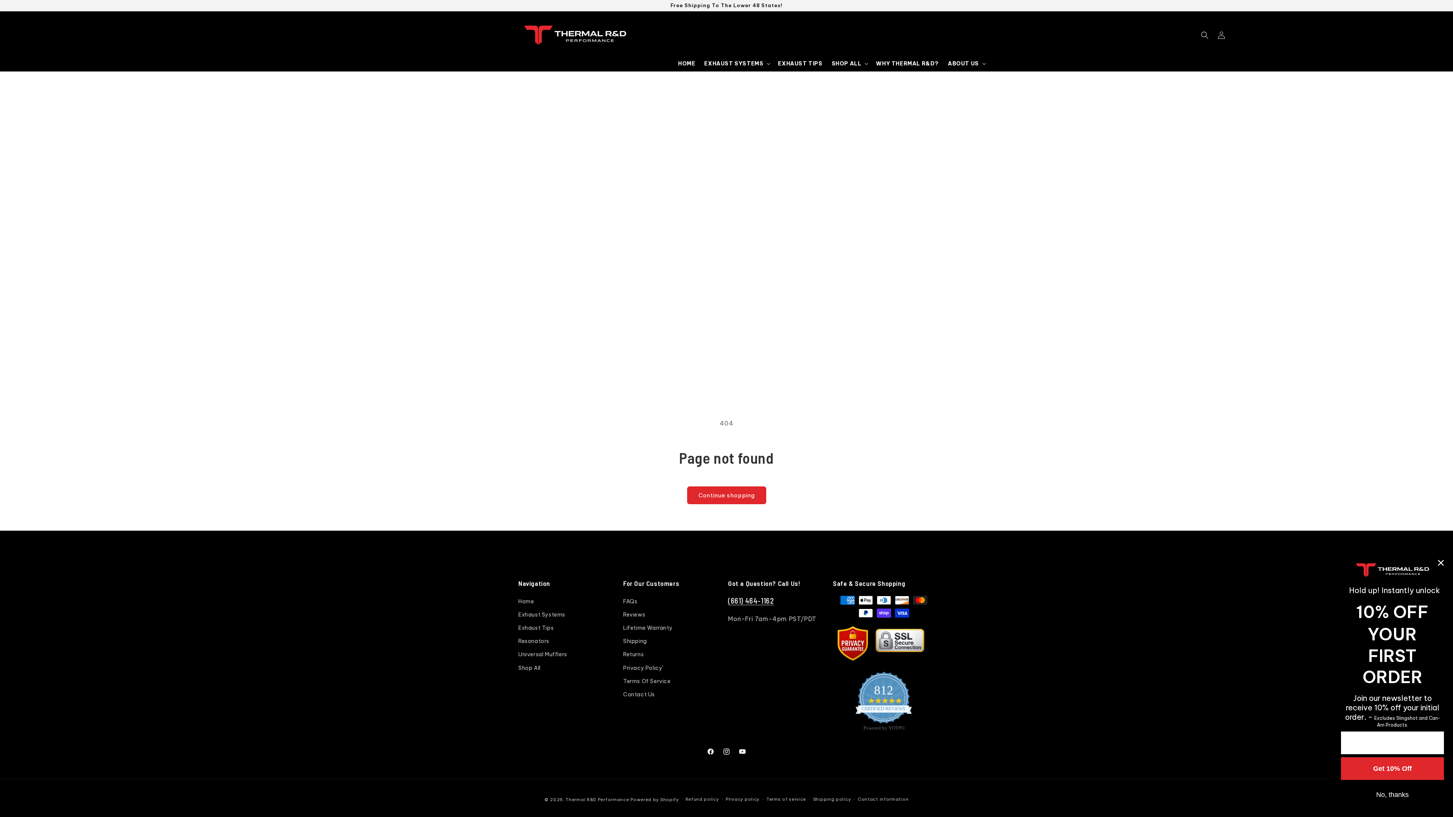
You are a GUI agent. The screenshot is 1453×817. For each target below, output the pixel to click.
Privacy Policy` (643, 668)
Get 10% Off (1392, 768)
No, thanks (1392, 794)
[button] (736, 63)
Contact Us (639, 694)
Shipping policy (832, 799)
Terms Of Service (647, 681)
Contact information (883, 799)
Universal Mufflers (542, 654)
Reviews (634, 614)
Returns (633, 654)
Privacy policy (742, 799)
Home (526, 601)
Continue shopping (726, 495)
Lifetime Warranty (647, 627)
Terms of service (786, 799)
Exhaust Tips (536, 627)
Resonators (533, 641)
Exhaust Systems (541, 614)
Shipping (635, 641)
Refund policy (702, 799)
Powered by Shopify (654, 799)
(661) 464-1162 (751, 600)
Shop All (529, 668)
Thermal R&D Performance (597, 799)
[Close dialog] (1441, 563)
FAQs (630, 601)
